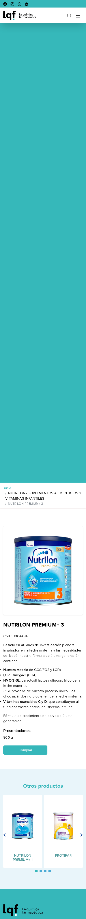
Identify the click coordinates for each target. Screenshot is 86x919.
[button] (36, 871)
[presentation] (4, 834)
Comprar (25, 750)
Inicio (7, 488)
